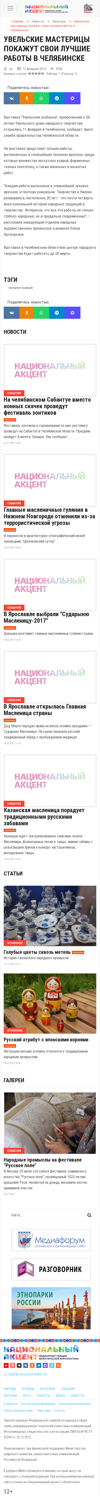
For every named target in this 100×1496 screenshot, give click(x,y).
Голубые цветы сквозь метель (37, 952)
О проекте (10, 1404)
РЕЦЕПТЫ (43, 1396)
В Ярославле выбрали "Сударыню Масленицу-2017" (46, 617)
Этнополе (15, 943)
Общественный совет (19, 1410)
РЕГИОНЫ (28, 1389)
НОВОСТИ (77, 1396)
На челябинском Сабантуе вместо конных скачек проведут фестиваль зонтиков (47, 406)
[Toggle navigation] (10, 8)
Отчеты (59, 1410)
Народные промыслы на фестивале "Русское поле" (43, 1162)
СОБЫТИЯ (67, 1389)
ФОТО (27, 1396)
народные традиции (21, 287)
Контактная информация (38, 1404)
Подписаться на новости (27, 1374)
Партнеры (44, 1410)
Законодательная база (74, 1404)
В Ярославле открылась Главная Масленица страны (45, 709)
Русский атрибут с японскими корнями (46, 1040)
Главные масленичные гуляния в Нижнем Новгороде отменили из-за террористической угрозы (49, 516)
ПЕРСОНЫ (10, 1396)
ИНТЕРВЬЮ (47, 1389)
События (14, 393)
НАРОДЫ (10, 1389)
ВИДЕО (60, 1396)
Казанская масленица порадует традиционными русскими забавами (44, 816)
